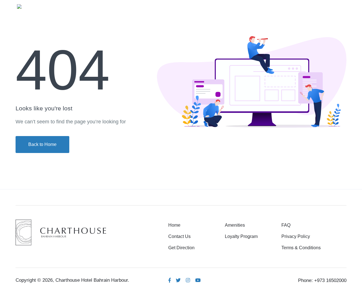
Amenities (220, 6)
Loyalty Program (241, 236)
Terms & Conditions (301, 247)
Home (192, 6)
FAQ (285, 225)
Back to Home (42, 144)
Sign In (331, 6)
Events (276, 6)
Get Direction (181, 247)
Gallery (250, 6)
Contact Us (179, 236)
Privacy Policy (295, 236)
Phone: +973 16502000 (322, 280)
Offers (301, 6)
